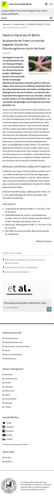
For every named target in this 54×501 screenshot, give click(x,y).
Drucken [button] (8, 457)
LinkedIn (9, 439)
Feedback (8, 461)
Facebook (9, 431)
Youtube (9, 435)
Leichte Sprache (11, 378)
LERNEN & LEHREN (35, 24)
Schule (7, 350)
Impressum (9, 386)
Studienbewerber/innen (14, 342)
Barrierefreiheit (10, 399)
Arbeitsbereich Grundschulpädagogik (21, 267)
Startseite (6, 24)
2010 (48, 24)
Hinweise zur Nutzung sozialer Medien (15, 444)
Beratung (8, 403)
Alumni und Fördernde (13, 354)
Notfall (7, 395)
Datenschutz (9, 390)
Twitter (9, 423)
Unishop (8, 407)
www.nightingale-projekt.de (17, 271)
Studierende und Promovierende (17, 346)
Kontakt (8, 382)
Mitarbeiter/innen (11, 338)
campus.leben (19, 24)
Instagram (10, 427)
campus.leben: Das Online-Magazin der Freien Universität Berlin (24, 12)
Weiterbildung (10, 358)
